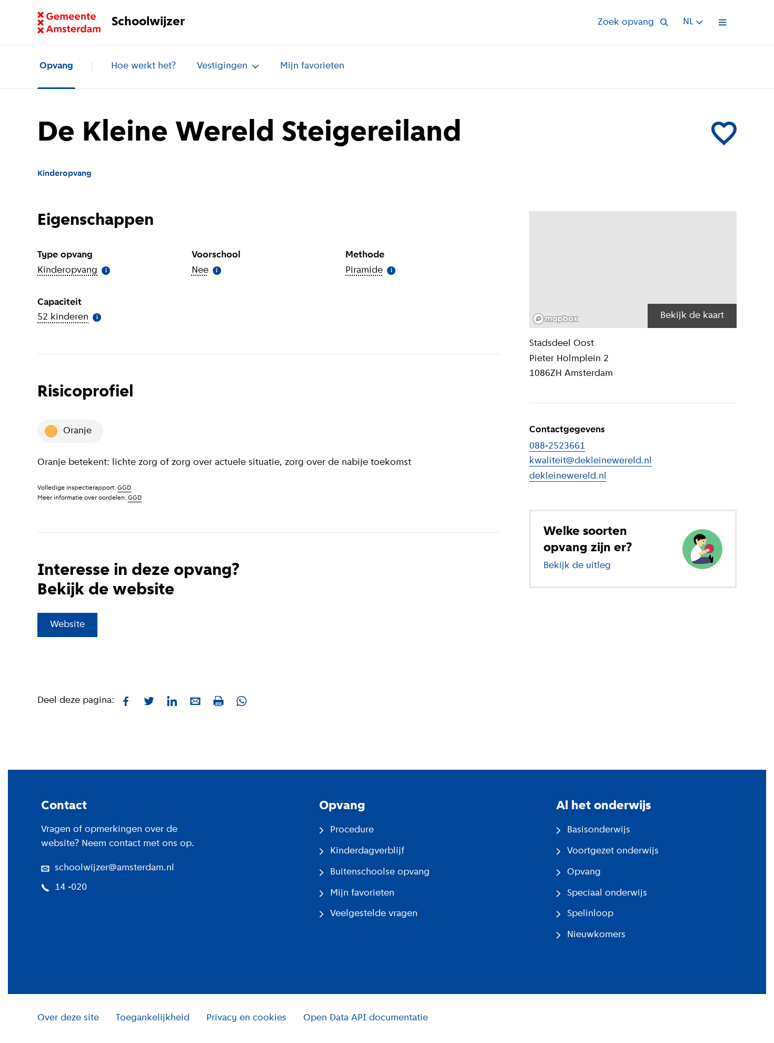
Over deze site (68, 1018)
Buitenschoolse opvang (380, 872)
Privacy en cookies (246, 1018)
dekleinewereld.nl (568, 476)
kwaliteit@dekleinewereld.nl (590, 461)
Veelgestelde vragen (374, 914)
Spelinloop (590, 914)
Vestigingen (222, 66)
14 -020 (71, 887)
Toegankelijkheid (153, 1018)
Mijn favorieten (312, 66)
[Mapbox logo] (555, 319)
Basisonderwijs (598, 830)
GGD (124, 488)
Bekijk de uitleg (577, 566)
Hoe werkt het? (143, 66)
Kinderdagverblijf (367, 851)
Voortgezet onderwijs (613, 851)
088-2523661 (557, 446)
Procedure (352, 830)
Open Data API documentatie (365, 1018)
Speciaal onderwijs (607, 893)
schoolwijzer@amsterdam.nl (114, 868)
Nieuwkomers (596, 935)
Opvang (56, 66)
